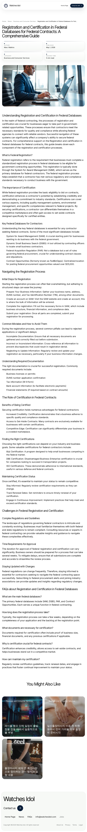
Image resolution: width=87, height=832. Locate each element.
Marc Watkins (9, 47)
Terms (74, 825)
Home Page (10, 817)
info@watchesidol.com (46, 817)
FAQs (29, 817)
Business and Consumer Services (24, 21)
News (10, 21)
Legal (81, 825)
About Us (60, 825)
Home (4, 21)
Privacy (67, 825)
